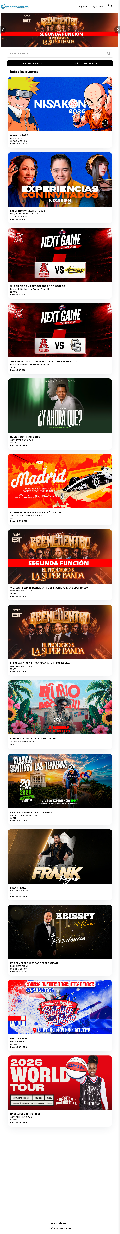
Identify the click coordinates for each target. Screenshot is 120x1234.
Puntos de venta (60, 1223)
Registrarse (97, 6)
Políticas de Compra (60, 1228)
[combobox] (60, 53)
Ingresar (83, 6)
